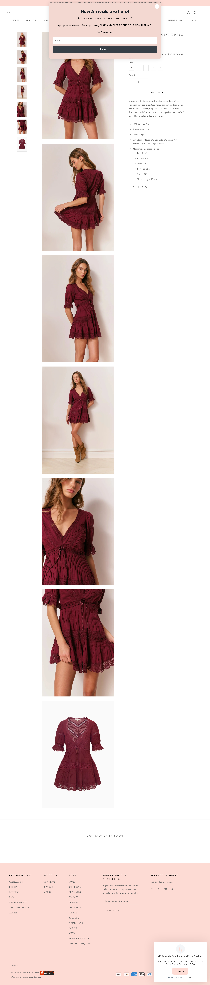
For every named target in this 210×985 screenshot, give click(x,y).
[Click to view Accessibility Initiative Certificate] (47, 972)
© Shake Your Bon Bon (25, 972)
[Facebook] (139, 187)
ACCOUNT (74, 917)
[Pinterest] (146, 187)
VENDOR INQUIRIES (79, 938)
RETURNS (14, 892)
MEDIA (72, 933)
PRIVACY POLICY (18, 902)
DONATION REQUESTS (80, 943)
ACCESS (13, 912)
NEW (16, 20)
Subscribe (114, 910)
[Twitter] (142, 187)
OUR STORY (49, 881)
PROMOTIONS (76, 923)
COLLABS (73, 897)
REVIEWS (48, 887)
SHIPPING (14, 887)
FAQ (11, 897)
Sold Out (157, 92)
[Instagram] (159, 889)
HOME (72, 881)
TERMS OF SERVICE (19, 907)
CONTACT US (16, 881)
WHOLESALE (75, 887)
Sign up (105, 49)
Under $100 (176, 20)
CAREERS (73, 902)
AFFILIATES (75, 892)
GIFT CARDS (75, 907)
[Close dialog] (157, 6)
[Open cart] (201, 12)
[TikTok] (172, 889)
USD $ (10, 12)
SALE (193, 20)
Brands (30, 20)
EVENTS (73, 928)
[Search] (195, 12)
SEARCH (73, 912)
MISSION (47, 892)
